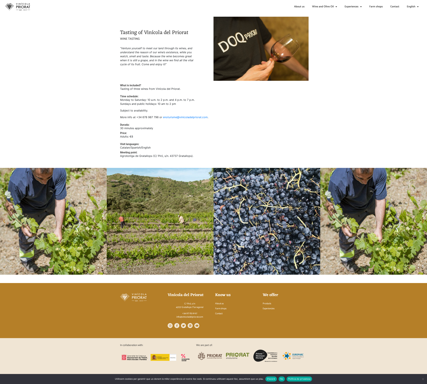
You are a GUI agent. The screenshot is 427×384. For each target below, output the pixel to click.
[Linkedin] (190, 325)
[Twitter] (183, 325)
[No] (422, 379)
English (411, 6)
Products (267, 303)
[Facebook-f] (176, 325)
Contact (394, 6)
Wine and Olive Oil (323, 6)
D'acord (271, 378)
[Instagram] (170, 325)
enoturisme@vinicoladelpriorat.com (185, 117)
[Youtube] (196, 325)
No (281, 378)
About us (299, 6)
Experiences (351, 6)
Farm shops (376, 6)
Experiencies (269, 308)
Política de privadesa (299, 378)
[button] (4, 221)
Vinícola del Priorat (185, 295)
